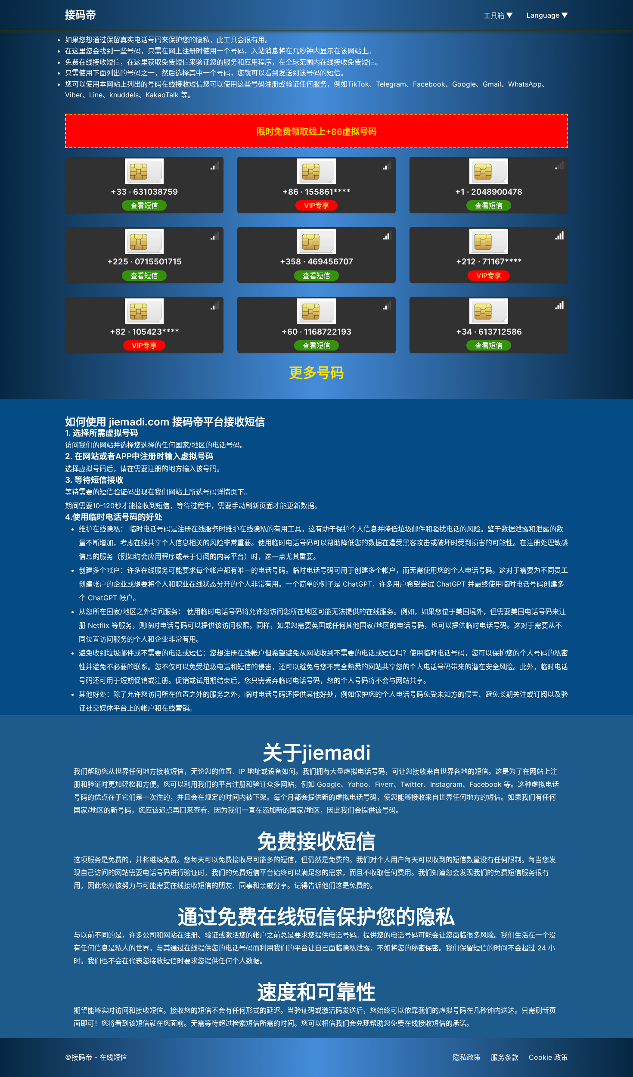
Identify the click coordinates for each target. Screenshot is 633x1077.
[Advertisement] (69, 194)
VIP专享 (316, 205)
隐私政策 (467, 1057)
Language (547, 15)
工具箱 (498, 15)
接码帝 (80, 15)
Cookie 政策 (548, 1057)
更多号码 (316, 372)
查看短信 (144, 205)
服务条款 (504, 1057)
